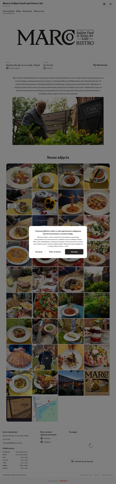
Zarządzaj (38, 252)
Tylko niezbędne (55, 252)
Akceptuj (74, 252)
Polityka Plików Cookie (60, 246)
